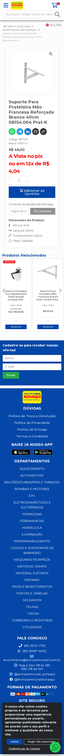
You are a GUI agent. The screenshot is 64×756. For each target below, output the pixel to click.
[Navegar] (3, 290)
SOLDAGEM (32, 600)
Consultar (44, 211)
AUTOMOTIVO (32, 475)
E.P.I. (32, 495)
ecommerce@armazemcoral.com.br (32, 660)
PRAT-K (22, 143)
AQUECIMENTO (32, 469)
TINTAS (33, 613)
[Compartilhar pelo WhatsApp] (12, 131)
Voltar (55, 25)
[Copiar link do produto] (43, 131)
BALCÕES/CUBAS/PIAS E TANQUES (32, 482)
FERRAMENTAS (32, 521)
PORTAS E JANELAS (32, 593)
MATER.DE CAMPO (32, 566)
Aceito (14, 741)
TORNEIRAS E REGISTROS (32, 620)
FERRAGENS (32, 514)
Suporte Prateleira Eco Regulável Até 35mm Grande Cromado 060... (16, 295)
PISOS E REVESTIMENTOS (32, 586)
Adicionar (17, 327)
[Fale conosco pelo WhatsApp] (55, 747)
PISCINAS (32, 580)
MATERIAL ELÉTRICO (32, 573)
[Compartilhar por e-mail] (35, 131)
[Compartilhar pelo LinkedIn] (27, 131)
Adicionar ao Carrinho (34, 192)
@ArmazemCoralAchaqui (34, 679)
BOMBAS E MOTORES (32, 489)
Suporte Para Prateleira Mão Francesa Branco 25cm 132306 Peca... (48, 295)
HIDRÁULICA (32, 527)
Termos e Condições (32, 436)
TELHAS (32, 607)
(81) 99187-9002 (34, 651)
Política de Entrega (32, 429)
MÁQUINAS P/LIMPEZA (32, 559)
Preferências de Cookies (24, 748)
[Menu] (6, 5)
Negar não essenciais (41, 741)
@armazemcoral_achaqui (34, 674)
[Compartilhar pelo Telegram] (20, 131)
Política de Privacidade (32, 423)
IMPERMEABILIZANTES (32, 541)
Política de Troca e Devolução (32, 416)
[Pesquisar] (57, 14)
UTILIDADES (32, 627)
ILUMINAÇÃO (32, 534)
